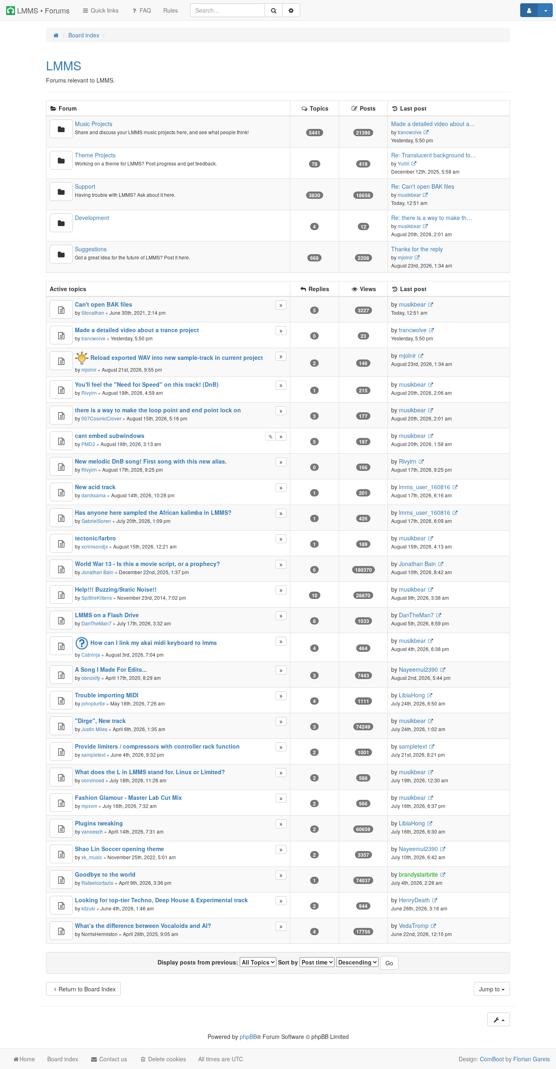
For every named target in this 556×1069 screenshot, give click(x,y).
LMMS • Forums (42, 10)
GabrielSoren (96, 520)
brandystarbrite (418, 874)
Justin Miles (94, 728)
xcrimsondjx (94, 546)
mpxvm (89, 805)
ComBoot (492, 1059)
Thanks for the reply (417, 249)
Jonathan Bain (97, 571)
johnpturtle (93, 703)
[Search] (273, 10)
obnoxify (90, 677)
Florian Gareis (531, 1059)
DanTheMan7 (96, 623)
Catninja (90, 654)
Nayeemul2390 (418, 669)
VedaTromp (414, 925)
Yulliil (403, 163)
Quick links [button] (103, 10)
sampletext (93, 754)
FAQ (144, 10)
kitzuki (88, 908)
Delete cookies (166, 1059)
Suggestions (91, 249)
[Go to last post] (430, 304)
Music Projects (93, 124)
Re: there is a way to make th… (431, 217)
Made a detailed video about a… (433, 124)
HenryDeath (414, 900)
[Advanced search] (291, 10)
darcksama (93, 495)
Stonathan (92, 312)
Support (85, 186)
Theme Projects (95, 155)
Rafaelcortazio (97, 882)
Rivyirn (89, 392)
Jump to (490, 989)
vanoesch (92, 831)
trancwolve (410, 131)
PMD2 (88, 443)
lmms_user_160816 (424, 487)
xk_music (91, 856)
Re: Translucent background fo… (433, 155)
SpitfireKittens (96, 597)
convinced (92, 780)
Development (92, 217)
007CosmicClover (101, 418)
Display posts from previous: (199, 962)
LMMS (63, 65)
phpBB (248, 1036)
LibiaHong (412, 695)
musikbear (409, 194)
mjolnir (405, 257)
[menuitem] (170, 10)
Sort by (289, 962)
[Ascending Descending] (357, 962)
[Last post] (281, 304)
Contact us (112, 1059)
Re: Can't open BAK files (422, 186)
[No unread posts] (61, 129)
